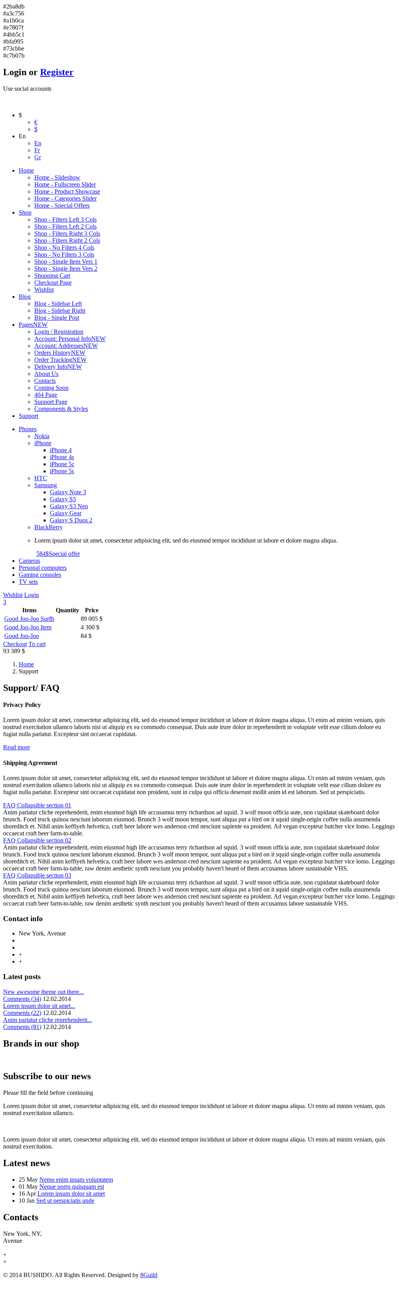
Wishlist (44, 289)
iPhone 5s (62, 471)
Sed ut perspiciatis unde (65, 1200)
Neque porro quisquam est (71, 1186)
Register (57, 72)
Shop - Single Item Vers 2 (65, 268)
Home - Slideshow (57, 177)
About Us (46, 373)
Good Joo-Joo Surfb (29, 618)
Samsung (45, 485)
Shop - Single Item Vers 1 (65, 261)
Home (26, 170)
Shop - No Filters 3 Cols (64, 254)
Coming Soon (51, 387)
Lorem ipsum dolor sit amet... (39, 1006)
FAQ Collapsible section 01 (37, 805)
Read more (16, 747)
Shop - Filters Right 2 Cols (67, 240)
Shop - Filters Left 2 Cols (65, 226)
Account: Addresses (66, 345)
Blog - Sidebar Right (59, 310)
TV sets (28, 581)
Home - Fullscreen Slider (65, 184)
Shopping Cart (52, 275)
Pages (33, 324)
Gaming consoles (40, 574)
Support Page (50, 401)
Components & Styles (61, 408)
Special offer (58, 553)
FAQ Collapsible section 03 (37, 875)
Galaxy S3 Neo (69, 506)
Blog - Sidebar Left (58, 303)
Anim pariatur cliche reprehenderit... (47, 1020)
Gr (37, 157)
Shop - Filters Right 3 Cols (67, 233)
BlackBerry (48, 527)
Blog (25, 296)
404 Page (45, 394)
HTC (40, 478)
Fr (37, 150)
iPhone (42, 443)
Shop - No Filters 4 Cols (64, 247)
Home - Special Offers (62, 205)
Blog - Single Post (56, 317)
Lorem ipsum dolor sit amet (71, 1193)
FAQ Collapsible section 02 (37, 840)
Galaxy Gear (65, 513)
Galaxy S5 (63, 499)
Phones (28, 429)
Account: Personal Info (70, 338)
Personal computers (43, 567)
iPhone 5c (62, 464)
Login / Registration (58, 331)
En (37, 143)
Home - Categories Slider (65, 198)
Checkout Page (53, 282)
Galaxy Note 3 (68, 492)
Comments (22, 998)
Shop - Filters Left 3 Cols (65, 219)
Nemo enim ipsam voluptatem (76, 1179)
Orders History (59, 352)
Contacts (45, 380)
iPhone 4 (61, 450)
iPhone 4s (62, 457)
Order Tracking (60, 359)
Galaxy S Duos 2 (71, 520)
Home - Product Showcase (67, 191)
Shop (25, 212)
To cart (37, 644)
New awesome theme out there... (43, 991)
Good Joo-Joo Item (27, 627)
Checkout (15, 644)
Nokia (41, 436)
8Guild (148, 1275)
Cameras (29, 560)
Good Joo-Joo (21, 636)
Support (28, 415)
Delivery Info (58, 366)
